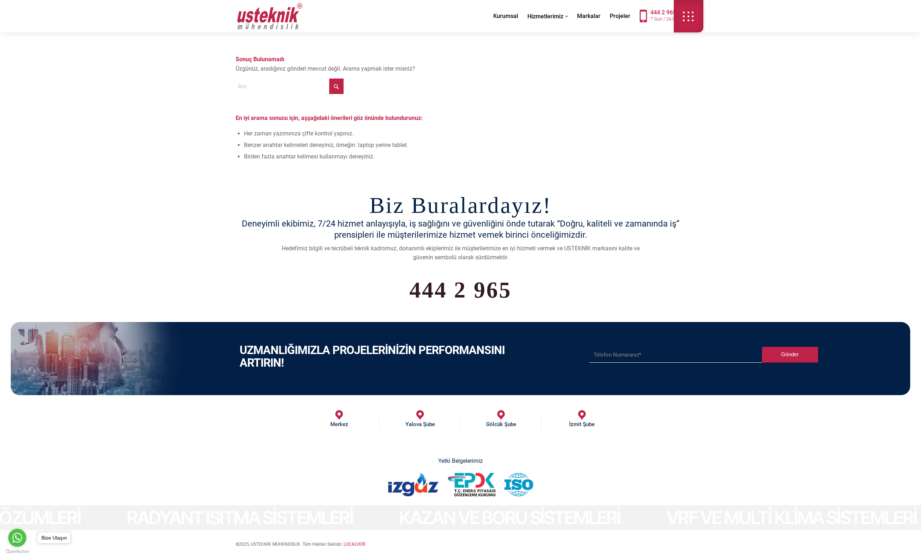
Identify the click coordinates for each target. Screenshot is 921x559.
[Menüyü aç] (688, 16)
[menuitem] (506, 16)
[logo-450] (270, 16)
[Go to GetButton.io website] (17, 551)
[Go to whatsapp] (17, 538)
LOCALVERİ (354, 544)
